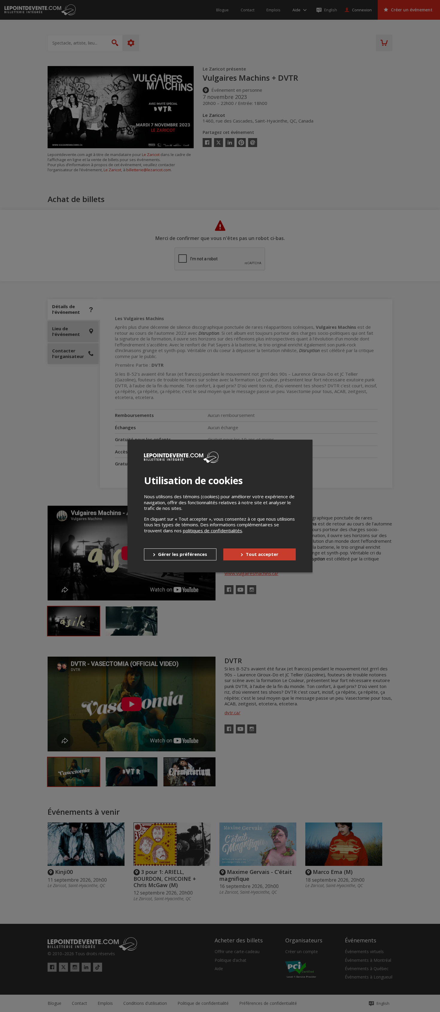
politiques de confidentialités (212, 530)
